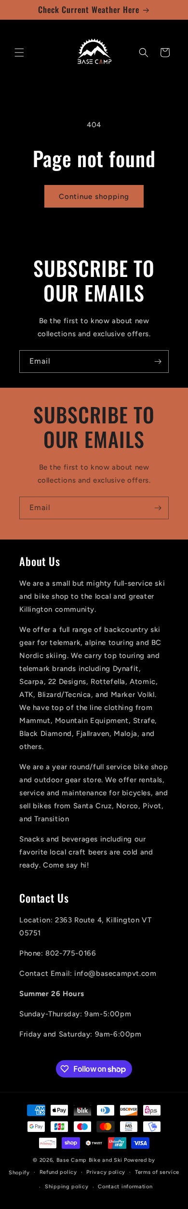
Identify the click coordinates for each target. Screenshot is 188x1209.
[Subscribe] (157, 361)
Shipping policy (67, 1186)
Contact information (125, 1186)
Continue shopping (94, 196)
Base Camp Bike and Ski (89, 1160)
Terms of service (157, 1172)
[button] (19, 52)
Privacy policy (105, 1172)
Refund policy (58, 1172)
